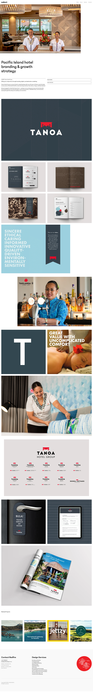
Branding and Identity (36, 660)
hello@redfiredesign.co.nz (6, 661)
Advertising (34, 667)
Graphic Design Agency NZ (37, 672)
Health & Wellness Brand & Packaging (39, 670)
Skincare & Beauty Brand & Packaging (39, 671)
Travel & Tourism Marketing (37, 674)
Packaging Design (35, 661)
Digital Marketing (35, 665)
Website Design (35, 664)
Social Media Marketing (36, 663)
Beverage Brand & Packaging (38, 668)
